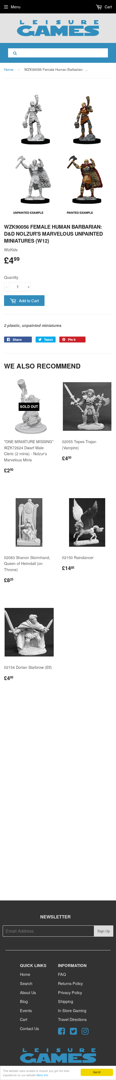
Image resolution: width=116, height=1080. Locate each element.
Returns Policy (70, 983)
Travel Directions (72, 1019)
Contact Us (29, 1028)
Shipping (65, 1001)
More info (42, 1075)
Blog (24, 1001)
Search (26, 983)
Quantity (11, 277)
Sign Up (103, 930)
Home (8, 69)
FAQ (62, 974)
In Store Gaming (72, 1010)
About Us (28, 992)
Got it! (97, 1072)
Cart (108, 6)
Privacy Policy (70, 992)
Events (26, 1010)
